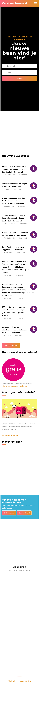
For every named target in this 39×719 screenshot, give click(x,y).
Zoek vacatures (9, 513)
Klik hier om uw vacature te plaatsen (15, 386)
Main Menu (35, 3)
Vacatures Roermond (14, 3)
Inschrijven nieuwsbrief (10, 435)
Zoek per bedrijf (24, 513)
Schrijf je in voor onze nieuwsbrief (19, 681)
